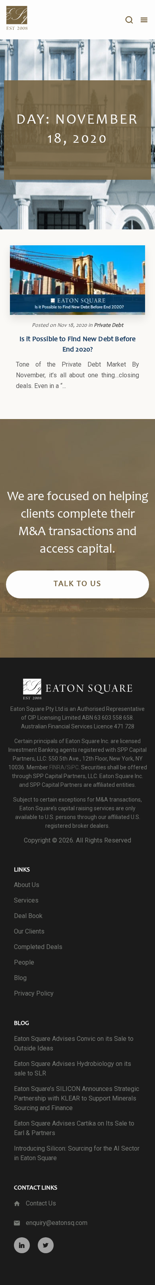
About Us (26, 885)
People (24, 962)
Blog (20, 978)
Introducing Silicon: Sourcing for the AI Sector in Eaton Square (77, 1153)
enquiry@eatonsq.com (56, 1223)
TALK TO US (77, 584)
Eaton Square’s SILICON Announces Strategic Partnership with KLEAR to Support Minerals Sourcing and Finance (76, 1098)
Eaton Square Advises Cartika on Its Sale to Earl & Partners (74, 1128)
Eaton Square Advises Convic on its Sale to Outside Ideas (74, 1043)
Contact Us (41, 1203)
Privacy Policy (34, 993)
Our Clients (29, 931)
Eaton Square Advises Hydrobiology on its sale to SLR (72, 1068)
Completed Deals (38, 947)
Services (26, 900)
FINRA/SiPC (64, 767)
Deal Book (28, 916)
